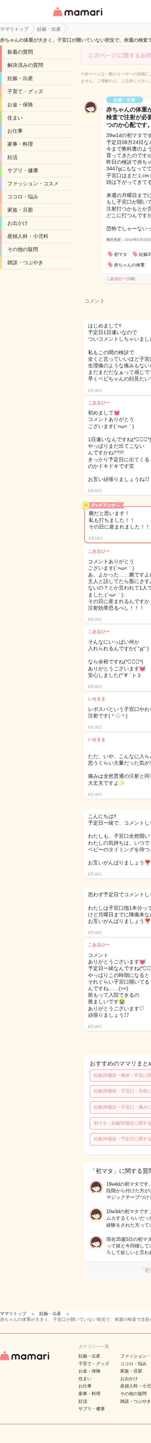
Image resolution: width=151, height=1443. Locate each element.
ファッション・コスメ (33, 183)
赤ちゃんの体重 (129, 265)
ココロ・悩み (22, 197)
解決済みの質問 (25, 65)
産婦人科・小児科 (27, 236)
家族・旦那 (20, 210)
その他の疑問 (22, 249)
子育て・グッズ (25, 91)
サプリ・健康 (22, 170)
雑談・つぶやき (25, 262)
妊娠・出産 (20, 78)
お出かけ (17, 223)
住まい (15, 118)
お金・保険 (20, 104)
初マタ (120, 254)
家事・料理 (20, 144)
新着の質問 (20, 52)
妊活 (12, 157)
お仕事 (15, 131)
